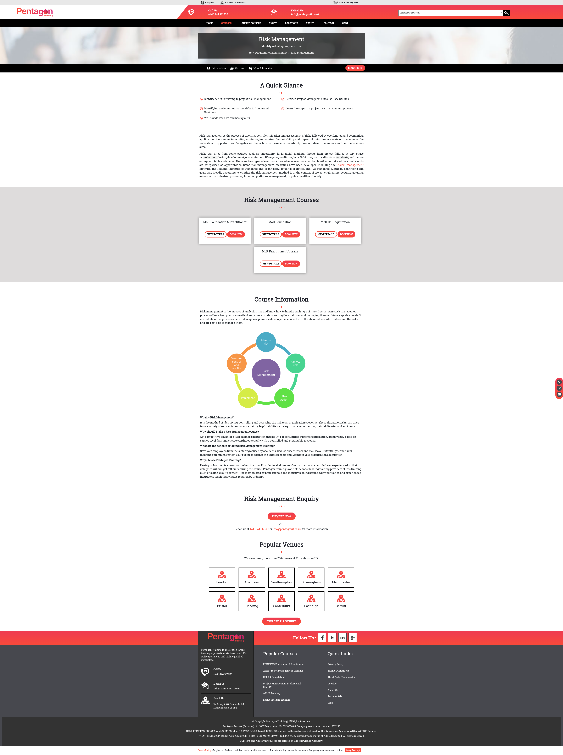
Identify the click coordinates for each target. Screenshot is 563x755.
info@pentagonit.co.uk (305, 14)
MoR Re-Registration (335, 222)
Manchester (341, 582)
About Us (333, 689)
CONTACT (329, 23)
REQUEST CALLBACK (235, 2)
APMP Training (271, 693)
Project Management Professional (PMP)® (282, 685)
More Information (263, 68)
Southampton (281, 582)
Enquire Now (281, 516)
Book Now (236, 234)
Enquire (354, 67)
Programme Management (271, 52)
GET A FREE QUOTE (348, 2)
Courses (239, 68)
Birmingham (311, 582)
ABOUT (310, 23)
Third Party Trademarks (341, 677)
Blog (330, 702)
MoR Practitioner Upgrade (280, 251)
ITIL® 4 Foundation (274, 677)
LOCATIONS (291, 23)
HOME (209, 23)
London (222, 582)
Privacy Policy (336, 664)
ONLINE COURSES (251, 23)
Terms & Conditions (338, 670)
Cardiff (341, 606)
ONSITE (273, 23)
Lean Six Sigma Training (276, 699)
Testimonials (335, 696)
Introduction (219, 68)
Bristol (222, 606)
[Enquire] (559, 394)
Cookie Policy (204, 750)
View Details (215, 234)
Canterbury (281, 606)
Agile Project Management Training (283, 670)
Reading (252, 606)
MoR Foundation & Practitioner (224, 222)
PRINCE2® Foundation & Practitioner (283, 664)
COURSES (226, 23)
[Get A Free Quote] (559, 388)
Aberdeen (251, 582)
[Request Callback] (559, 382)
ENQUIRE (210, 2)
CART (345, 23)
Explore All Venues (281, 621)
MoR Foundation (280, 222)
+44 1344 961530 (218, 14)
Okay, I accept (353, 750)
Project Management (350, 165)
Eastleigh (311, 606)
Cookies (332, 683)
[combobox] (450, 13)
